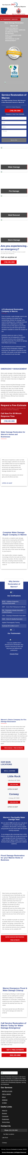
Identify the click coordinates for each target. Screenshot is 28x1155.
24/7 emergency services (9, 19)
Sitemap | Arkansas (12, 1149)
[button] (14, 16)
